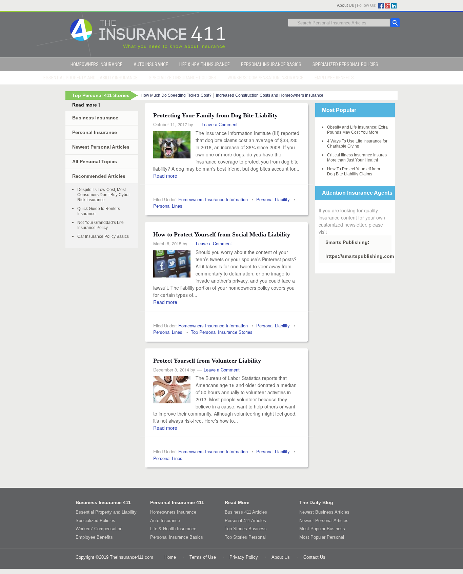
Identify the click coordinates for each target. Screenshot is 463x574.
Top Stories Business (246, 528)
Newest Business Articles (324, 512)
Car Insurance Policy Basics (103, 236)
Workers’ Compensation (99, 528)
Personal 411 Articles (245, 520)
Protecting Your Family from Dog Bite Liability (215, 115)
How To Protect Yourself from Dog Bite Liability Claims (353, 171)
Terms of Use (202, 557)
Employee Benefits (94, 537)
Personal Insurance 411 (177, 502)
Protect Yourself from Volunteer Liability (207, 360)
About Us (345, 5)
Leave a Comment (220, 124)
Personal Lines (167, 206)
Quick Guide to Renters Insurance (98, 211)
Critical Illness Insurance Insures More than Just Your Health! (357, 157)
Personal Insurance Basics (176, 537)
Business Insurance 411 (103, 502)
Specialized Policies (95, 520)
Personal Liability (273, 199)
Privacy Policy (243, 557)
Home (170, 557)
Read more (165, 175)
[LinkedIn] (394, 5)
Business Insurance (95, 117)
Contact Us (314, 557)
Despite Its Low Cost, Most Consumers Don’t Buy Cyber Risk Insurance (103, 194)
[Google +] (387, 5)
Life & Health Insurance (173, 528)
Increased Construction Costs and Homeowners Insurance (269, 95)
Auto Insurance (165, 520)
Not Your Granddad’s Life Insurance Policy (100, 225)
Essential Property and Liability (106, 512)
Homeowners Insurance (173, 512)
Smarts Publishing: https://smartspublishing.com (358, 249)
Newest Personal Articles (100, 147)
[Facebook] (381, 5)
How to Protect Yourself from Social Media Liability (221, 234)
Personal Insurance (94, 132)
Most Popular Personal (321, 537)
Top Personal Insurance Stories (222, 332)
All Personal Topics (94, 161)
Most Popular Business (322, 528)
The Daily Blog (316, 502)
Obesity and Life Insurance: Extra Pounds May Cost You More (357, 130)
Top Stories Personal (245, 537)
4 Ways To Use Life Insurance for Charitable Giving (357, 144)
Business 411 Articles (246, 512)
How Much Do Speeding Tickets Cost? (176, 95)
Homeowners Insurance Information (213, 199)
